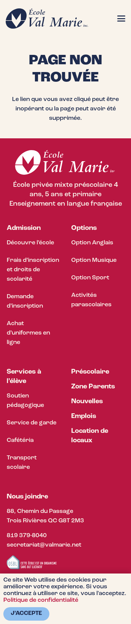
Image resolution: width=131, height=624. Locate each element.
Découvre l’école (30, 243)
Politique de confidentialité (40, 600)
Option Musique (94, 260)
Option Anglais (92, 243)
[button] (121, 18)
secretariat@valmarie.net (44, 545)
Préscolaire (90, 372)
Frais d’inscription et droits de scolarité (33, 269)
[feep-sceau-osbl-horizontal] (32, 562)
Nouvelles (87, 401)
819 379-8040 (27, 536)
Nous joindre (27, 496)
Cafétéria (20, 441)
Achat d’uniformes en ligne (28, 333)
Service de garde (31, 423)
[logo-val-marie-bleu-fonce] (47, 18)
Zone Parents (93, 386)
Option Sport (90, 278)
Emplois (83, 416)
